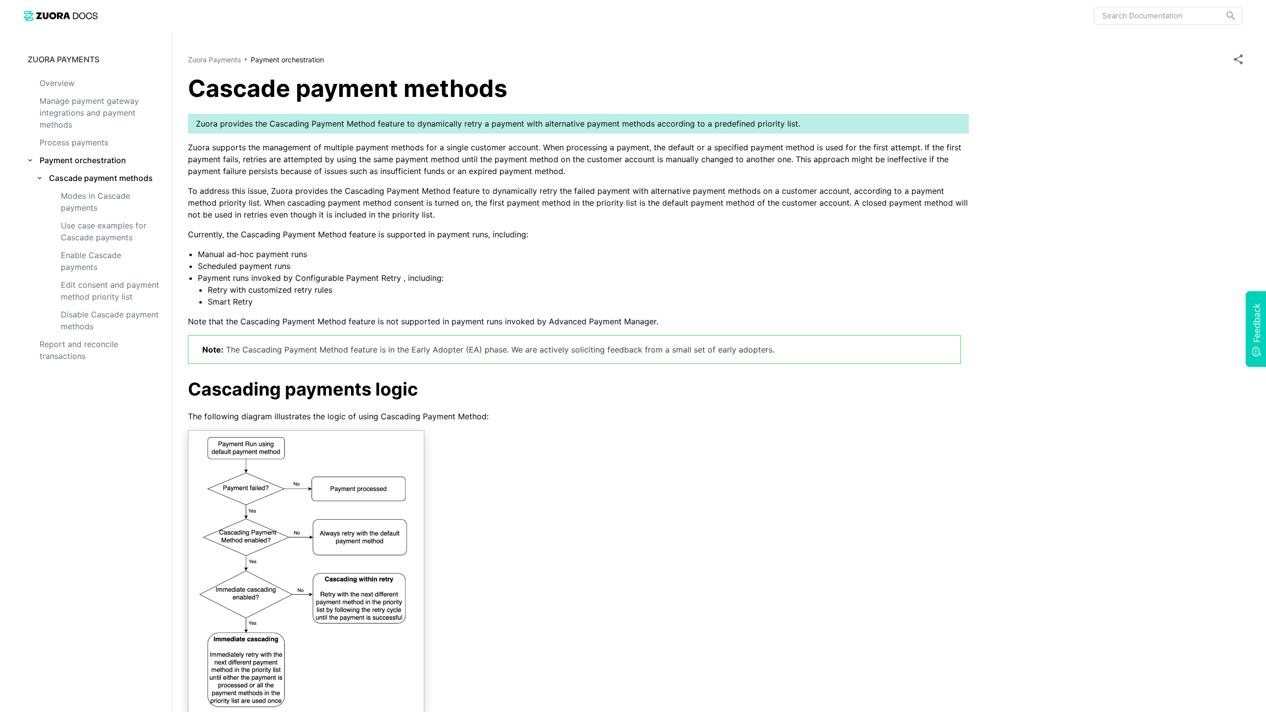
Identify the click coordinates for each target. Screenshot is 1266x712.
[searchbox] (1224, 16)
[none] (1238, 59)
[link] (61, 15)
